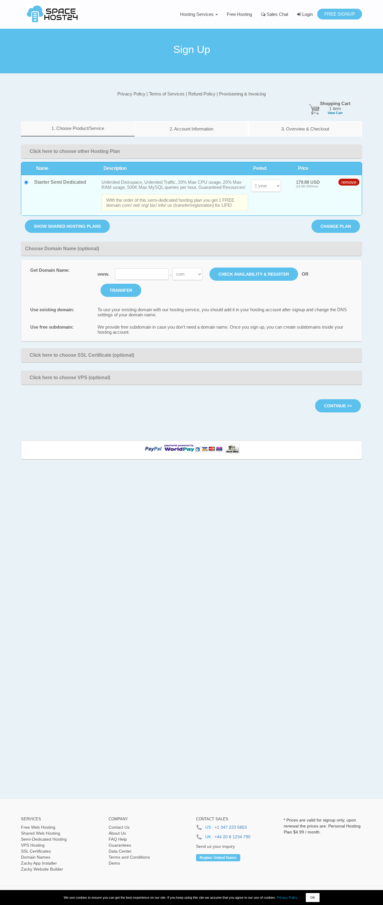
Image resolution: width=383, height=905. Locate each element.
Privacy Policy (287, 897)
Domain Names (35, 857)
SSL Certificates (36, 851)
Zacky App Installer (39, 863)
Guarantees (120, 845)
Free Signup (339, 13)
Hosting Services (197, 14)
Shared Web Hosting (40, 833)
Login (307, 14)
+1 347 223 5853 (231, 827)
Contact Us (119, 827)
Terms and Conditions (129, 857)
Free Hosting (239, 14)
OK (312, 897)
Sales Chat (276, 14)
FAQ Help (118, 839)
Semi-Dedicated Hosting (44, 839)
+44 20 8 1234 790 (232, 836)
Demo (114, 863)
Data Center (120, 851)
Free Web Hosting (38, 827)
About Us (117, 833)
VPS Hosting (33, 845)
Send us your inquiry (215, 846)
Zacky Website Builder (42, 869)
